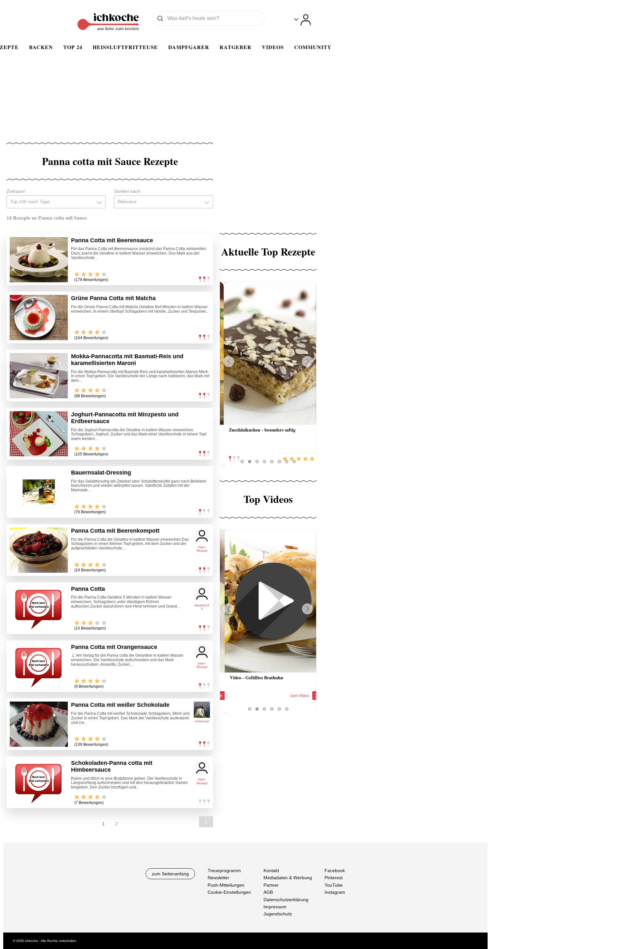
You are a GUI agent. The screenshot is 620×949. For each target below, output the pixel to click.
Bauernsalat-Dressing (101, 472)
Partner (271, 885)
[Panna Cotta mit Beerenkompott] (39, 550)
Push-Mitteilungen (226, 885)
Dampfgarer (188, 47)
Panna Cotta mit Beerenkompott (115, 530)
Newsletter (218, 878)
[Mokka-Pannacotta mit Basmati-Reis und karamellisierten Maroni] (39, 375)
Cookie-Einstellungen (229, 892)
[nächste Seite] (206, 821)
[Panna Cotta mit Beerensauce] (39, 259)
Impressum (275, 906)
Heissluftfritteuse (125, 47)
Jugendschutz (278, 914)
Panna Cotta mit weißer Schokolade (120, 705)
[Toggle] (302, 20)
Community (313, 47)
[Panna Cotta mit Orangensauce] (39, 666)
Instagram (335, 892)
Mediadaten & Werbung (288, 878)
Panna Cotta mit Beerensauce (112, 240)
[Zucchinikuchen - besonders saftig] (268, 353)
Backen (41, 47)
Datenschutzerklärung (286, 899)
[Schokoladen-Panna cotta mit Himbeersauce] (39, 782)
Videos (273, 47)
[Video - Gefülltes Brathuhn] (268, 601)
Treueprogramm (224, 870)
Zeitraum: (16, 191)
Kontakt (271, 870)
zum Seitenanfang (170, 873)
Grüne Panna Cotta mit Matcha (113, 298)
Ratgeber (236, 47)
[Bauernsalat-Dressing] (39, 492)
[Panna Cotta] (39, 608)
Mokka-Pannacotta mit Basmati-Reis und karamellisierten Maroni (127, 359)
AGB (268, 892)
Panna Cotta (88, 589)
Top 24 (72, 47)
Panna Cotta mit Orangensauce (114, 647)
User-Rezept (202, 549)
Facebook (335, 870)
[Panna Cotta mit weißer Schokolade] (39, 724)
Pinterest (334, 878)
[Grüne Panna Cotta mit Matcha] (39, 317)
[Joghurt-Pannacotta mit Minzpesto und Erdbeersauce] (39, 433)
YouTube (334, 885)
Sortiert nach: (127, 191)
